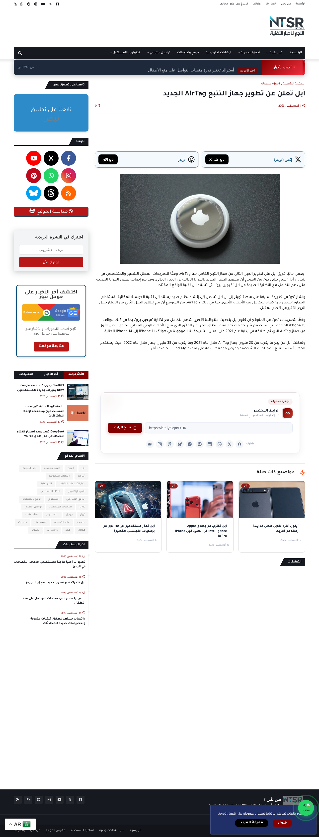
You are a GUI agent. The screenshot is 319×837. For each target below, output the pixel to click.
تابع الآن (108, 159)
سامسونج (52, 514)
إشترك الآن (51, 262)
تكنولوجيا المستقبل (60, 507)
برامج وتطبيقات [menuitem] (188, 53)
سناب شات (32, 514)
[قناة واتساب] (306, 808)
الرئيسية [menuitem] (296, 53)
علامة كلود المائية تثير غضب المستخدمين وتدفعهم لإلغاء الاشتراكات (43, 411)
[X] (230, 444)
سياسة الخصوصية (112, 830)
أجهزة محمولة (270, 84)
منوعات (22, 522)
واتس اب (52, 530)
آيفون (71, 468)
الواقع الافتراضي (75, 499)
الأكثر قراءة (76, 374)
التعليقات (26, 374)
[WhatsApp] (220, 444)
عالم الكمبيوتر (62, 522)
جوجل (69, 514)
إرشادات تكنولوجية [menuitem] (218, 53)
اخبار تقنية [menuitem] (276, 53)
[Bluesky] (180, 444)
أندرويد (81, 476)
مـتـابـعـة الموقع (52, 211)
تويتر (82, 514)
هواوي (81, 530)
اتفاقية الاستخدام (82, 830)
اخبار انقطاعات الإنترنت (72, 484)
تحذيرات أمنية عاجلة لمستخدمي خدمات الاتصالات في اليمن (49, 564)
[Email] (150, 444)
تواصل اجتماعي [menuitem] (160, 53)
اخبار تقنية (46, 484)
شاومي (81, 522)
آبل (83, 468)
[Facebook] (239, 444)
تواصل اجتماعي (33, 507)
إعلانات (256, 3)
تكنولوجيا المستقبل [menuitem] (126, 53)
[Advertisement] (104, 25)
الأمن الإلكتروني (76, 491)
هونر (67, 530)
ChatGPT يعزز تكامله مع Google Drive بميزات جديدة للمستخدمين (40, 388)
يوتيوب (35, 530)
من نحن (286, 3)
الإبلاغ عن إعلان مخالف (234, 3)
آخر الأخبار (51, 374)
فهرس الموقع (55, 830)
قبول (282, 823)
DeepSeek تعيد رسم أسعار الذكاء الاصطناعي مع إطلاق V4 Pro (40, 434)
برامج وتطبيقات (31, 499)
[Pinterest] (200, 444)
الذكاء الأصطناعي (50, 491)
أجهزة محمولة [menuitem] (250, 53)
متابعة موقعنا (51, 347)
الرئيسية (300, 3)
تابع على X (217, 159)
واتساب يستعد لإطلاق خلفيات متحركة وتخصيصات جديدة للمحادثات (57, 621)
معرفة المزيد (251, 823)
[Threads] (170, 444)
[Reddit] (190, 444)
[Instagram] (160, 444)
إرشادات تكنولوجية (59, 476)
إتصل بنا (271, 3)
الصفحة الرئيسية (294, 84)
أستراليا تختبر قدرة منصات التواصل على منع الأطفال (201, 67)
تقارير (82, 507)
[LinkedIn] (210, 444)
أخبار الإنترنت (29, 468)
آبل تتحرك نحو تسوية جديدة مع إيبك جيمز (55, 582)
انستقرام (53, 499)
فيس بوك (40, 522)
